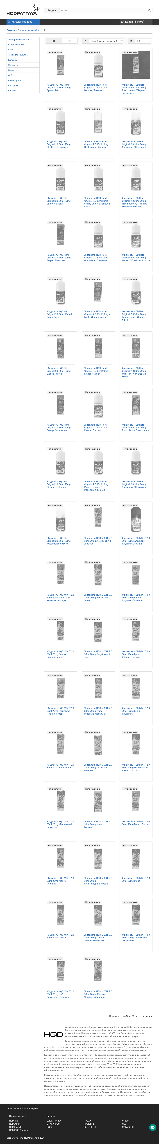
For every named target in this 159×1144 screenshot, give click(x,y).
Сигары (12, 90)
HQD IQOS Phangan (18, 1130)
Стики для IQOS (16, 44)
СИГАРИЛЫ (128, 1127)
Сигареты (13, 65)
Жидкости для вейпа (28, 30)
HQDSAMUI (14, 1124)
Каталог (21, 21)
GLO (10, 75)
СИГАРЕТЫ (90, 1127)
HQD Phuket (15, 1127)
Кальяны (13, 60)
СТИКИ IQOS (52, 1124)
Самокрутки (14, 80)
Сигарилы (13, 85)
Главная (11, 30)
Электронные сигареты (20, 39)
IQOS (10, 49)
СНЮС (125, 1121)
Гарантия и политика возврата (22, 1108)
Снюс (11, 70)
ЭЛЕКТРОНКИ (53, 1121)
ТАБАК (87, 1121)
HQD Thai (13, 1121)
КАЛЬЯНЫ (89, 1124)
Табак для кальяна (18, 54)
